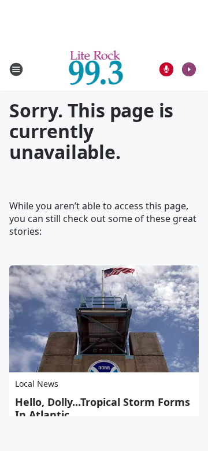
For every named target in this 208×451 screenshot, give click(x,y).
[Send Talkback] (166, 69)
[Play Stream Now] (189, 69)
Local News (36, 383)
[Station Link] (96, 69)
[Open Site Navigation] (16, 69)
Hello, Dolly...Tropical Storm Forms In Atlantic (102, 408)
